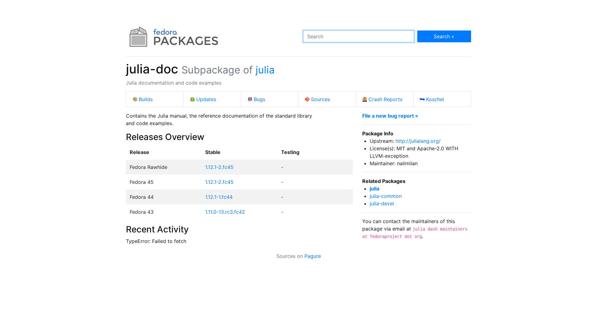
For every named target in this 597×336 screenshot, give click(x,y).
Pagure (312, 256)
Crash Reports (385, 99)
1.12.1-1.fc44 (219, 197)
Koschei (435, 99)
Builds (146, 99)
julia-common (386, 196)
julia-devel (382, 203)
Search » (444, 36)
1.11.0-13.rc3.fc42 (225, 212)
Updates (206, 99)
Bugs (259, 99)
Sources (320, 99)
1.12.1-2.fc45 (219, 167)
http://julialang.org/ (418, 141)
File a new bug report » (390, 116)
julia (265, 70)
